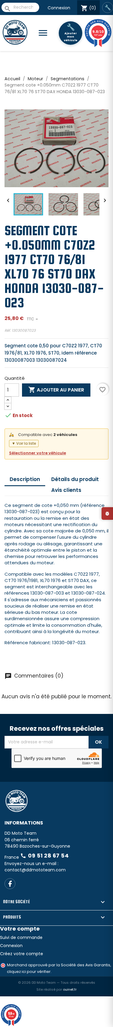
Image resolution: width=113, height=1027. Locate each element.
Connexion (59, 8)
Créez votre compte (21, 954)
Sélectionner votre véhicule (37, 453)
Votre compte (20, 928)
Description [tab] (25, 479)
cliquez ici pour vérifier (29, 971)
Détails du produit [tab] (75, 479)
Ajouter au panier (56, 389)
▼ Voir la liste (24, 443)
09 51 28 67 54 (44, 855)
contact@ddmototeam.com (35, 870)
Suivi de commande (21, 937)
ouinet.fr (70, 989)
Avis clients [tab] (66, 490)
